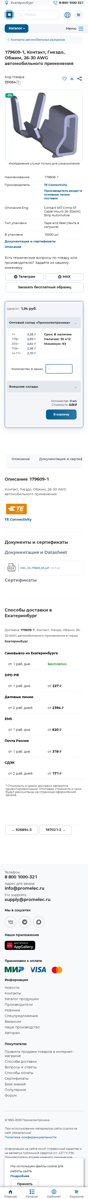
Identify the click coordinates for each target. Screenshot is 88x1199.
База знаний (15, 1084)
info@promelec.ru (24, 888)
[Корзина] (78, 15)
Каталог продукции (22, 999)
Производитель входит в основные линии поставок (63, 194)
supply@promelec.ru (27, 900)
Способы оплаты (19, 1073)
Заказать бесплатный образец (44, 287)
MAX (66, 276)
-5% (9, 95)
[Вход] (67, 15)
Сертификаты (16, 1078)
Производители (19, 1004)
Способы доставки (21, 1061)
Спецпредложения (21, 1016)
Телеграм (27, 276)
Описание (13, 247)
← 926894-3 (21, 830)
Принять (24, 1184)
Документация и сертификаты (30, 241)
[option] (44, 125)
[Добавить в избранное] (64, 78)
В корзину (61, 414)
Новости (12, 988)
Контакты (13, 993)
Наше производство (22, 1027)
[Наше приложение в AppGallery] (20, 946)
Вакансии (13, 1021)
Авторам (12, 1033)
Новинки (12, 1010)
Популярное (15, 1090)
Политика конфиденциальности (31, 1137)
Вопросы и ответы (21, 1067)
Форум (11, 1095)
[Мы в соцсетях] (10, 922)
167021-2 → (55, 830)
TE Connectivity (55, 185)
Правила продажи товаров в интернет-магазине (39, 1054)
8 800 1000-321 (21, 877)
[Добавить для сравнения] (72, 78)
